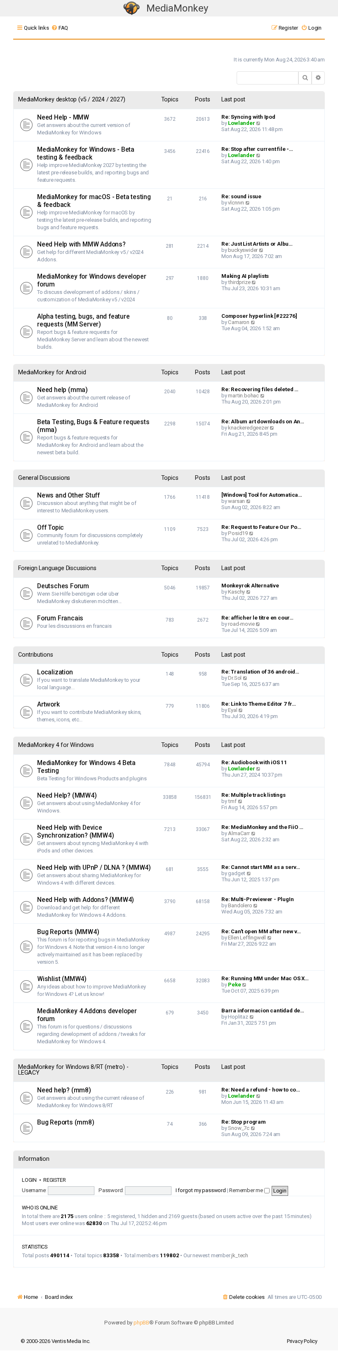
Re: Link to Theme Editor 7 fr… (258, 704)
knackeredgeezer (248, 428)
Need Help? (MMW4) (67, 795)
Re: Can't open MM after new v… (261, 931)
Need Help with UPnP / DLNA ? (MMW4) (94, 867)
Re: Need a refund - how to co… (260, 1090)
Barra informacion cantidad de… (262, 1010)
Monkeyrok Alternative (250, 585)
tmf (232, 801)
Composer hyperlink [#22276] (259, 316)
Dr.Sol (235, 678)
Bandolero (240, 905)
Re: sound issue (241, 196)
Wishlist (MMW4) (62, 979)
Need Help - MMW (63, 117)
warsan (236, 501)
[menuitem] (59, 28)
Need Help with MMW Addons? (81, 244)
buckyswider (243, 250)
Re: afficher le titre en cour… (257, 618)
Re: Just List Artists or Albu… (257, 244)
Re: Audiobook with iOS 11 (254, 762)
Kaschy (236, 592)
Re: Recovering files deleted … (259, 389)
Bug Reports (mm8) (65, 1122)
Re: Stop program (243, 1122)
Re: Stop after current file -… (257, 149)
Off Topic (50, 527)
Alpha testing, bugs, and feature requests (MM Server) (83, 320)
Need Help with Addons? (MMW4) (85, 900)
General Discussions (44, 477)
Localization (55, 672)
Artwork (48, 704)
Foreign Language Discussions (57, 568)
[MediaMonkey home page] (131, 8)
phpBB (141, 1322)
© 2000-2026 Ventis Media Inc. (55, 1341)
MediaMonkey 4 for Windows (56, 745)
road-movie (241, 624)
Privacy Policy (302, 1341)
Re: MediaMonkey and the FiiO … (262, 827)
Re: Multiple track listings (253, 795)
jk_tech (239, 1255)
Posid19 (238, 533)
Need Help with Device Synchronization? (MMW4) (75, 831)
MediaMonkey (177, 8)
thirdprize (239, 282)
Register (54, 1180)
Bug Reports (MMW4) (68, 932)
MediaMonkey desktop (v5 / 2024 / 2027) (71, 99)
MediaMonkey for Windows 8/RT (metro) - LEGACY (73, 1069)
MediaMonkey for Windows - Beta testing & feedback (85, 153)
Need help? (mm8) (64, 1090)
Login (29, 1180)
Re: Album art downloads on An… (262, 421)
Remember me (246, 1190)
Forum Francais (60, 618)
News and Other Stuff (68, 495)
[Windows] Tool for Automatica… (261, 495)
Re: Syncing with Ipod (248, 117)
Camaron (238, 322)
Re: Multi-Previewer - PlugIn (257, 899)
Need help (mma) (62, 390)
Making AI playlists (245, 276)
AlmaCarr (238, 833)
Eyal (232, 710)
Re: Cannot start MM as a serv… (260, 867)
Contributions (35, 654)
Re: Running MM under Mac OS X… (265, 978)
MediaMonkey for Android (52, 372)
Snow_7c (238, 1128)
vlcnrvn (236, 203)
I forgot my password (201, 1190)
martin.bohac (243, 395)
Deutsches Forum (63, 586)
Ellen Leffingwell (247, 937)
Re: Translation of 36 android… (260, 672)
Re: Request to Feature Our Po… (261, 527)
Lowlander (241, 123)
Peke (234, 984)
